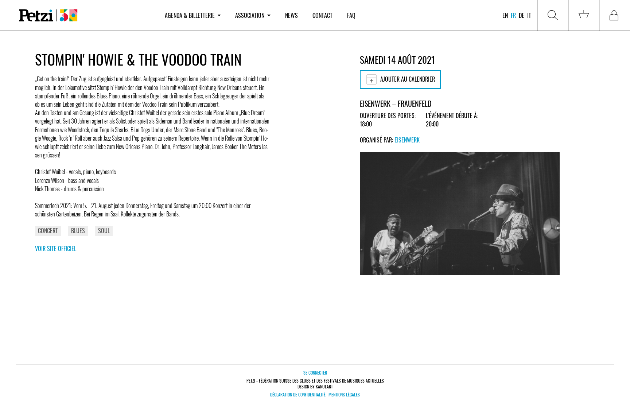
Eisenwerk (407, 140)
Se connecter (315, 372)
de (521, 15)
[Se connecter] (614, 15)
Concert (48, 230)
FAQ (351, 15)
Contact (322, 15)
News (291, 15)
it (529, 15)
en (505, 15)
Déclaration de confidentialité (298, 395)
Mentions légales (344, 395)
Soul (104, 230)
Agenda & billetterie (190, 15)
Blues (78, 230)
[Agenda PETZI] (85, 15)
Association (249, 15)
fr (513, 15)
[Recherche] (552, 15)
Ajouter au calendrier (407, 79)
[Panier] (583, 15)
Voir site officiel (55, 248)
